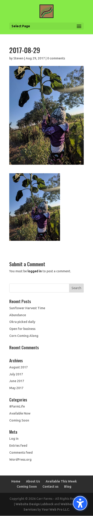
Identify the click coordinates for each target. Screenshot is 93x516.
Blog (67, 486)
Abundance (17, 315)
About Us (33, 481)
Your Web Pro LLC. (56, 509)
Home (15, 481)
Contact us (50, 486)
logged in (35, 271)
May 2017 (16, 388)
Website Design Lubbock (34, 504)
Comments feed (21, 452)
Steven (18, 58)
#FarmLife (17, 406)
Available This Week (61, 481)
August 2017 (18, 367)
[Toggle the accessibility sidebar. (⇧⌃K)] (80, 503)
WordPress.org (20, 459)
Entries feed (18, 445)
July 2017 (16, 374)
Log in (14, 438)
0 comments (56, 58)
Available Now (19, 413)
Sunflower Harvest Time (27, 308)
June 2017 (16, 381)
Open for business (22, 329)
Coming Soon (19, 420)
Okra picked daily (22, 322)
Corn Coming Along (23, 336)
